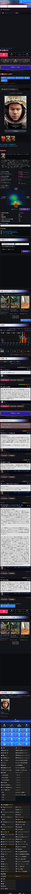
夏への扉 (22, 309)
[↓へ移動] (29, 369)
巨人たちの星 (13, 309)
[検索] (29, 6)
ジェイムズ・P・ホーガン (5, 312)
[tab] (3, 139)
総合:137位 (23, 183)
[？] (9, 378)
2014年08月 (21, 212)
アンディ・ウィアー (6, 48)
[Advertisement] (15, 30)
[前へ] (13, 317)
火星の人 (3, 712)
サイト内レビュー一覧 (5, 172)
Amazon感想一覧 (4, 177)
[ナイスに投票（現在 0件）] (4, 367)
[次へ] (17, 317)
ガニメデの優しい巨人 (4, 310)
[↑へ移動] (27, 369)
